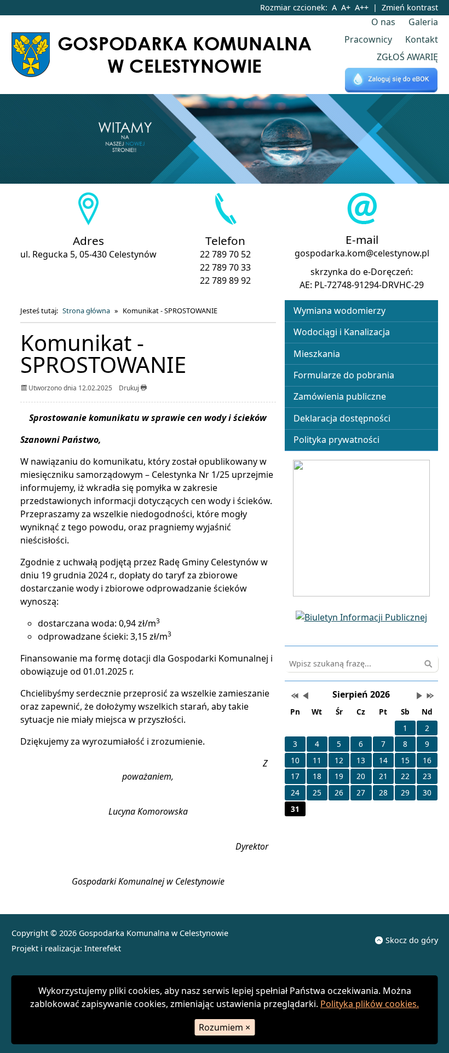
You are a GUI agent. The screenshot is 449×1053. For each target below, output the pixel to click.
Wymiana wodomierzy (339, 311)
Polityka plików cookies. (369, 1004)
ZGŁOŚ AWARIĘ (407, 57)
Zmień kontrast (410, 7)
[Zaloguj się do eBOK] (391, 80)
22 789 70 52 (225, 254)
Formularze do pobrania (343, 375)
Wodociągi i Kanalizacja (341, 332)
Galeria (423, 22)
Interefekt (102, 948)
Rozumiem (224, 1027)
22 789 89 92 (225, 280)
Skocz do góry (411, 940)
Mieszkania (316, 354)
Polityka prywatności (336, 440)
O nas (383, 22)
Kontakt (421, 39)
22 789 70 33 (225, 267)
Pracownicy (368, 39)
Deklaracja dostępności (341, 418)
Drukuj (130, 388)
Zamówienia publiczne (339, 396)
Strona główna (86, 310)
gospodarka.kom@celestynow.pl (362, 253)
